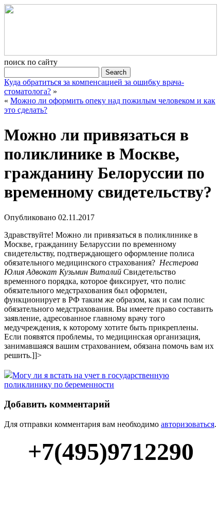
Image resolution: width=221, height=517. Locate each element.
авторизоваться (187, 424)
